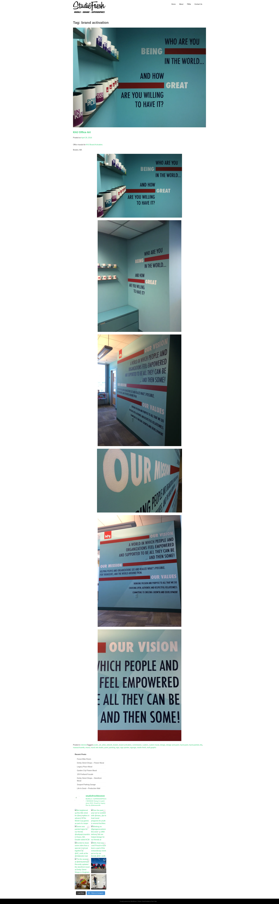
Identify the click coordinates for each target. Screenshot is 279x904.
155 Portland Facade (85, 774)
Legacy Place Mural (84, 767)
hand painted (194, 745)
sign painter (124, 747)
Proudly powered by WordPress (128, 901)
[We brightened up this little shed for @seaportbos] (82, 816)
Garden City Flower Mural (87, 770)
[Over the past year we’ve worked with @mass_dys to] (98, 816)
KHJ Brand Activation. (94, 145)
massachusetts (79, 747)
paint (106, 747)
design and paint (172, 745)
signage (133, 747)
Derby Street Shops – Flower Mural (90, 763)
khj (201, 745)
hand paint (184, 745)
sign (117, 747)
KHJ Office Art (82, 132)
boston (115, 745)
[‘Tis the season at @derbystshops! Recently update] (82, 865)
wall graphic (151, 747)
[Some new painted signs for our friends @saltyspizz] (82, 833)
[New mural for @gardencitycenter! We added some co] (98, 865)
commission (137, 745)
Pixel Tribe (154, 901)
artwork (109, 745)
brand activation (125, 745)
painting (112, 747)
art (100, 745)
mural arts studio (97, 747)
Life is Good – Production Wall (88, 788)
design (162, 745)
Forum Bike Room (84, 759)
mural (87, 747)
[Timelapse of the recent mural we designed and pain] (98, 882)
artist (104, 745)
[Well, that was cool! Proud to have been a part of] (98, 849)
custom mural (154, 745)
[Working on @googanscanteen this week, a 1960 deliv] (98, 833)
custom (145, 745)
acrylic (95, 745)
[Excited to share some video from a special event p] (82, 849)
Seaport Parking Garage (86, 784)
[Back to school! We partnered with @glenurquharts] (82, 882)
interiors (84, 745)
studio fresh (141, 747)
